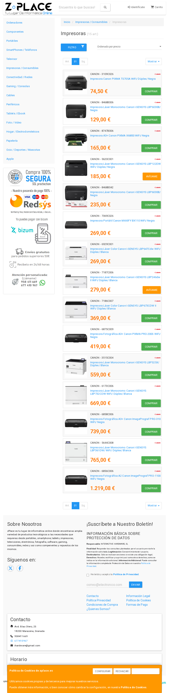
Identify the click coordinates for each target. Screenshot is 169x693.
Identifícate (137, 7)
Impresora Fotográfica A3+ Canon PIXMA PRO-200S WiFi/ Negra (125, 335)
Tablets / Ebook (16, 113)
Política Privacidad (99, 600)
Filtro (72, 47)
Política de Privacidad (125, 574)
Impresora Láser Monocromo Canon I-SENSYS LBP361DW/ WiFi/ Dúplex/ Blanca (118, 449)
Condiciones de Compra (102, 604)
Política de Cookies (133, 687)
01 (75, 61)
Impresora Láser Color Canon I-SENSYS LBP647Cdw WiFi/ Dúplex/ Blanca (125, 250)
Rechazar (122, 671)
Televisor (11, 58)
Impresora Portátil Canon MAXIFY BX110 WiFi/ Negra (122, 220)
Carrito (158, 7)
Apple (10, 158)
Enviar (135, 584)
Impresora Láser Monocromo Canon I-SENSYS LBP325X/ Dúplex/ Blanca (124, 364)
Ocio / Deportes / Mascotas (23, 149)
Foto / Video (13, 122)
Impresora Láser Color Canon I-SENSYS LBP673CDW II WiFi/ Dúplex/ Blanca (123, 307)
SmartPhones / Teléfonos (21, 49)
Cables (10, 95)
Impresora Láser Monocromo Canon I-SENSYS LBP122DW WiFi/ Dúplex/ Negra (125, 165)
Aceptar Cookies (146, 671)
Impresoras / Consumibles (22, 68)
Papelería (12, 140)
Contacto (93, 596)
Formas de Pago (137, 604)
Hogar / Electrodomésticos (22, 131)
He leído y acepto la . (115, 574)
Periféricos (12, 104)
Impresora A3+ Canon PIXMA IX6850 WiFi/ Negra (119, 135)
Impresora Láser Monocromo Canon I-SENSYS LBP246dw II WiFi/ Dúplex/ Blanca (125, 279)
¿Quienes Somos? (98, 609)
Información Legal (138, 596)
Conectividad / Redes (19, 77)
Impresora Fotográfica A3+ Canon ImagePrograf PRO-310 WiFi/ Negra (125, 420)
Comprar (151, 91)
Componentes (14, 31)
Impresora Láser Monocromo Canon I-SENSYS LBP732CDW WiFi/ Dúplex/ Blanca (118, 392)
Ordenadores (14, 22)
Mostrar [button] (152, 61)
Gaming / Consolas (18, 86)
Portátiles (12, 40)
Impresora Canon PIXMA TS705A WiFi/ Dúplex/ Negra (123, 78)
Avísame (151, 176)
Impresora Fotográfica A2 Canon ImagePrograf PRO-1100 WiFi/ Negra (125, 477)
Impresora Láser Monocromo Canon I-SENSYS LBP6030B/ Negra (125, 108)
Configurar (102, 671)
